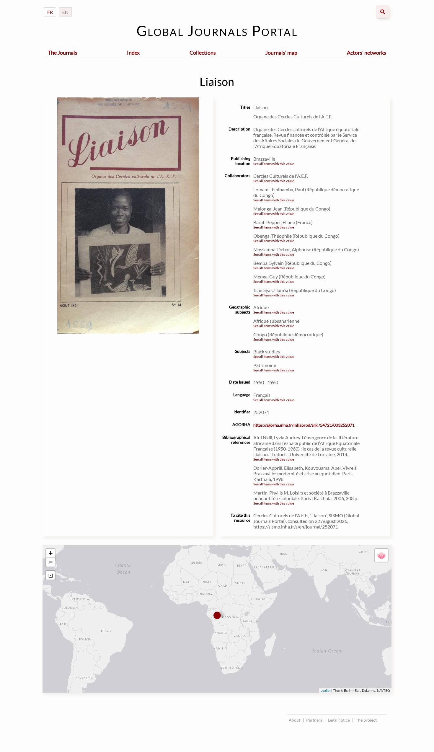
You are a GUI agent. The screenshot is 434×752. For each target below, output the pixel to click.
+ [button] (51, 553)
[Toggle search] (382, 12)
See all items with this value (273, 164)
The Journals (62, 52)
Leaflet (325, 690)
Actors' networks (366, 52)
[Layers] (381, 555)
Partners (314, 719)
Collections (203, 52)
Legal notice (339, 719)
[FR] (50, 6)
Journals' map (281, 52)
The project (366, 719)
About (294, 719)
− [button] (51, 562)
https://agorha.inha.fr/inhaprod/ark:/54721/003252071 (304, 425)
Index (133, 52)
